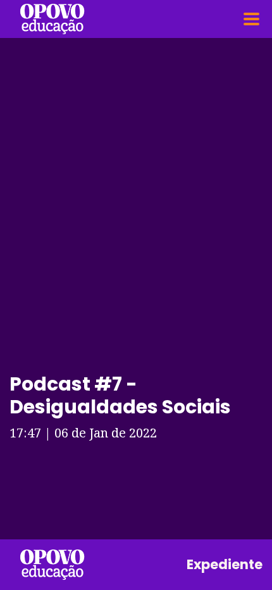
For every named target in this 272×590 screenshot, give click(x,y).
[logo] (52, 564)
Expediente (225, 564)
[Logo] (52, 19)
